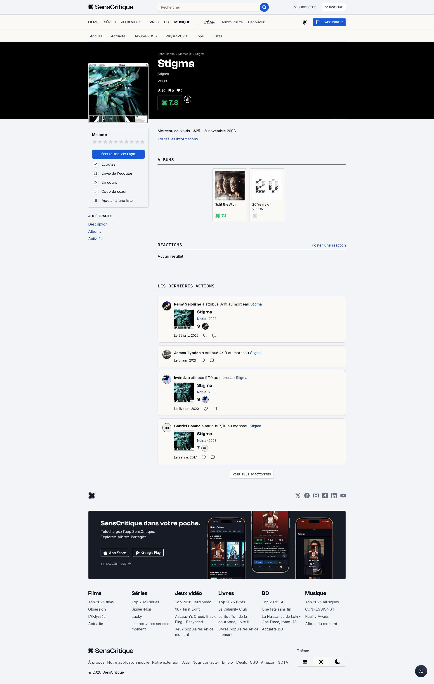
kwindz (180, 377)
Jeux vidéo (188, 593)
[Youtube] (343, 497)
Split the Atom (226, 204)
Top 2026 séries (145, 602)
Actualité (95, 623)
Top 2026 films (101, 602)
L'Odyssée (97, 616)
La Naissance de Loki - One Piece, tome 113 (281, 619)
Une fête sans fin (276, 609)
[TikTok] (325, 497)
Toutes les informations (178, 139)
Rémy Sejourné (187, 304)
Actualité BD (272, 629)
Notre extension (165, 662)
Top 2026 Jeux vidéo (193, 602)
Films (94, 593)
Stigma (200, 54)
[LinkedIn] (334, 497)
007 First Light (187, 609)
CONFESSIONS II (320, 609)
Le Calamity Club (232, 609)
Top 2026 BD (273, 602)
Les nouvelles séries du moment (152, 626)
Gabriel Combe (187, 426)
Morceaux (185, 54)
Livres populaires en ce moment (238, 632)
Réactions (170, 244)
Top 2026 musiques (322, 602)
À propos (96, 662)
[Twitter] (298, 497)
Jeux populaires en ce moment (194, 632)
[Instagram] (316, 497)
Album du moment (321, 623)
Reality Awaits (317, 616)
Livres (226, 593)
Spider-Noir (141, 609)
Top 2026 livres (231, 602)
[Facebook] (307, 497)
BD (265, 593)
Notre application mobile (128, 662)
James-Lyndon (187, 352)
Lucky (137, 616)
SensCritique (166, 54)
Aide (186, 662)
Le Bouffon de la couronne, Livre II (233, 619)
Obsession (97, 609)
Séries (139, 593)
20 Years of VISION (261, 206)
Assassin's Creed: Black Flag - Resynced (195, 619)
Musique (315, 593)
